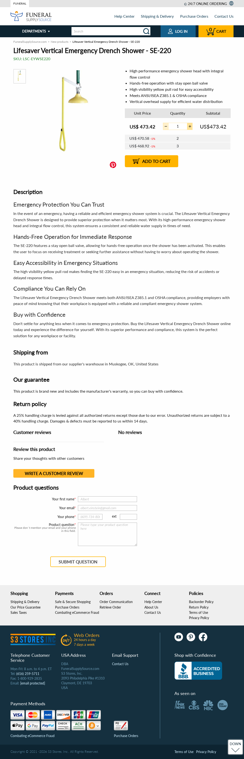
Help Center (124, 16)
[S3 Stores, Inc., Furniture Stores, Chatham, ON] (198, 671)
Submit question (78, 561)
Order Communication (116, 602)
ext (114, 516)
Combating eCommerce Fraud (77, 612)
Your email (66, 508)
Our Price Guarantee (25, 607)
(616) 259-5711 (27, 674)
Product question (61, 524)
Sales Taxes (18, 612)
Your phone (65, 517)
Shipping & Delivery (157, 16)
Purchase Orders (194, 16)
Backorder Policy (201, 602)
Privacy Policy (199, 618)
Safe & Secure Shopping (73, 602)
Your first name (63, 499)
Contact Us (224, 16)
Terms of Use (198, 612)
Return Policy (198, 607)
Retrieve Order (110, 607)
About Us (151, 607)
